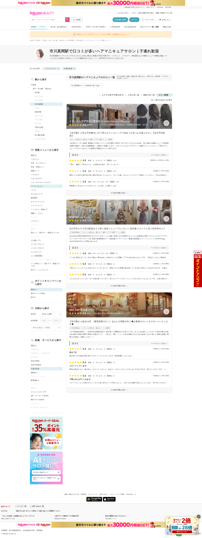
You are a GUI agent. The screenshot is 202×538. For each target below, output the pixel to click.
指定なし (34, 155)
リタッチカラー (37, 178)
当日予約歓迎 (36, 365)
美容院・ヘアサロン (38, 27)
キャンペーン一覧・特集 (149, 27)
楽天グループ (151, 7)
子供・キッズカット (38, 163)
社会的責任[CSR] (29, 530)
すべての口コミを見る (158, 155)
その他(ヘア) (36, 240)
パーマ (33, 190)
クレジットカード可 (38, 392)
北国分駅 (38, 112)
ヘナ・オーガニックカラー (41, 182)
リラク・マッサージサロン (96, 27)
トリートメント (37, 205)
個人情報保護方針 (15, 530)
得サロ (33, 297)
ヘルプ (133, 13)
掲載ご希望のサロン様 (164, 13)
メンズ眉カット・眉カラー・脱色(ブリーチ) (45, 265)
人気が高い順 (133, 95)
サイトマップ (92, 494)
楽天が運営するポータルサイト (116, 516)
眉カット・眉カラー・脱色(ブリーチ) (45, 233)
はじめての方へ (123, 13)
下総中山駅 (39, 127)
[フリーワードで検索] (67, 19)
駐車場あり (35, 380)
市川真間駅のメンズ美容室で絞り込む (85, 85)
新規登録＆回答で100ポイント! (134, 7)
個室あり (34, 372)
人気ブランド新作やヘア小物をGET (66, 516)
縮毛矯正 (34, 198)
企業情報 (4, 530)
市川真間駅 (70, 40)
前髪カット (35, 171)
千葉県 (44, 40)
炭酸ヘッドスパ (37, 213)
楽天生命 (160, 7)
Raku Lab (167, 27)
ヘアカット (35, 159)
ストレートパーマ (37, 202)
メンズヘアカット (37, 244)
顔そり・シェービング (39, 270)
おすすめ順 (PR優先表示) (113, 95)
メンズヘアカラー (37, 248)
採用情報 (39, 530)
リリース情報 (120, 494)
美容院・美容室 (35, 40)
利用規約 (84, 494)
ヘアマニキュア (90, 40)
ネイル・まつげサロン (58, 27)
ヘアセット (35, 221)
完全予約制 (35, 361)
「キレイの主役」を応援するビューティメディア (18, 516)
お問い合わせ (103, 494)
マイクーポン (150, 20)
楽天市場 (168, 7)
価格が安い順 (149, 95)
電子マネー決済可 (37, 400)
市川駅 (37, 92)
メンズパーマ (36, 252)
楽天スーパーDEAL (38, 293)
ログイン (134, 20)
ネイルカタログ (130, 27)
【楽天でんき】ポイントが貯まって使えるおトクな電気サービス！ (38, 511)
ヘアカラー (35, 175)
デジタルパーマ (37, 194)
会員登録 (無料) (120, 20)
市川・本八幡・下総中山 (57, 40)
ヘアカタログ (115, 27)
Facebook (129, 494)
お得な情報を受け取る (146, 13)
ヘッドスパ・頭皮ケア (39, 209)
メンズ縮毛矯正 (37, 256)
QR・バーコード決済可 (40, 396)
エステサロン (76, 27)
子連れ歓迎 (79, 40)
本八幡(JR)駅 (40, 135)
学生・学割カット (37, 167)
